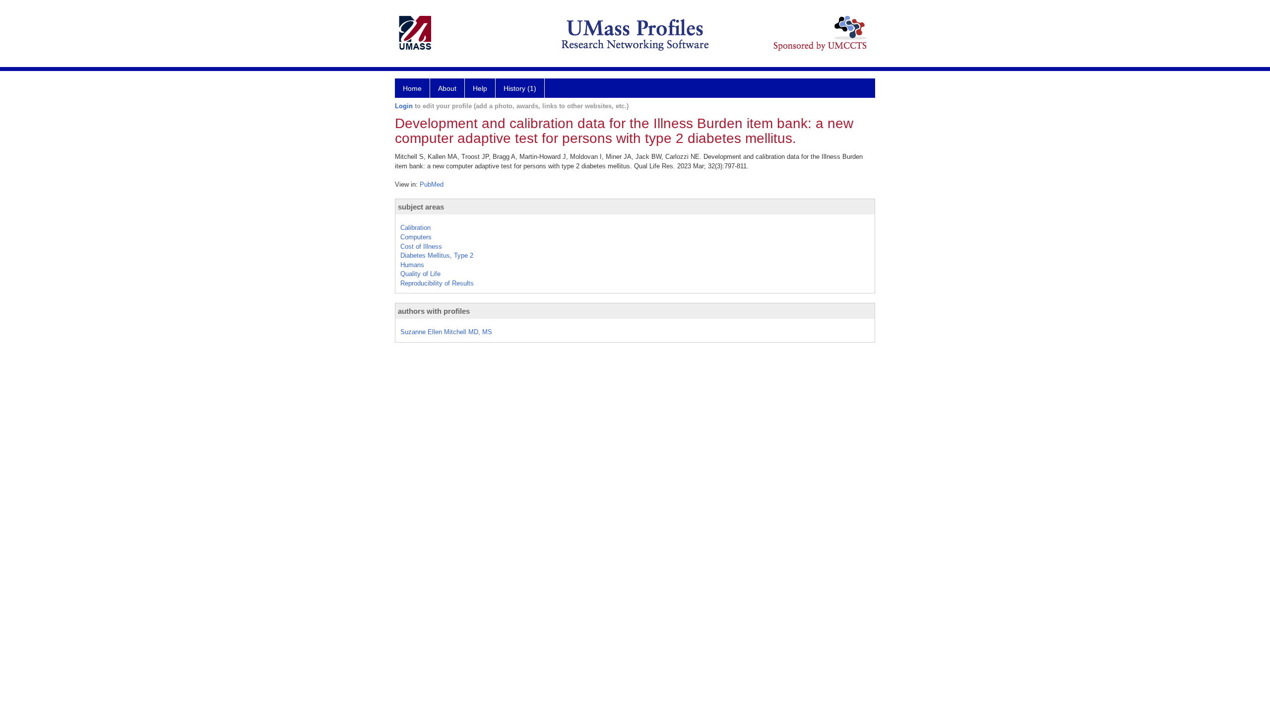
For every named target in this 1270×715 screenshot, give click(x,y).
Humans (412, 265)
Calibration (415, 227)
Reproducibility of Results (437, 283)
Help (480, 88)
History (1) (520, 88)
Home (412, 88)
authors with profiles (434, 311)
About (447, 88)
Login (404, 106)
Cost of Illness (421, 246)
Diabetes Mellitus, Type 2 (436, 255)
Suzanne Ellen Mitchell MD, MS (446, 332)
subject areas (421, 207)
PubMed (432, 184)
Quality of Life (420, 274)
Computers (416, 237)
